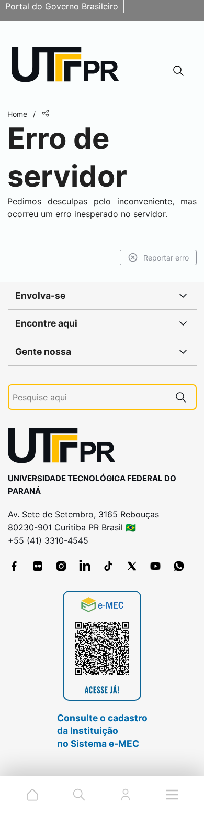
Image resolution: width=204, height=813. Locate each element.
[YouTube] (155, 566)
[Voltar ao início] (65, 448)
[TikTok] (108, 566)
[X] (132, 566)
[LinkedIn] (84, 566)
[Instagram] (61, 566)
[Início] (69, 66)
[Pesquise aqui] (181, 397)
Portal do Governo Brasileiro (61, 6)
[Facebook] (14, 566)
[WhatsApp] (179, 566)
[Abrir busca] (178, 70)
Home (17, 114)
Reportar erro (166, 257)
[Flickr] (37, 566)
